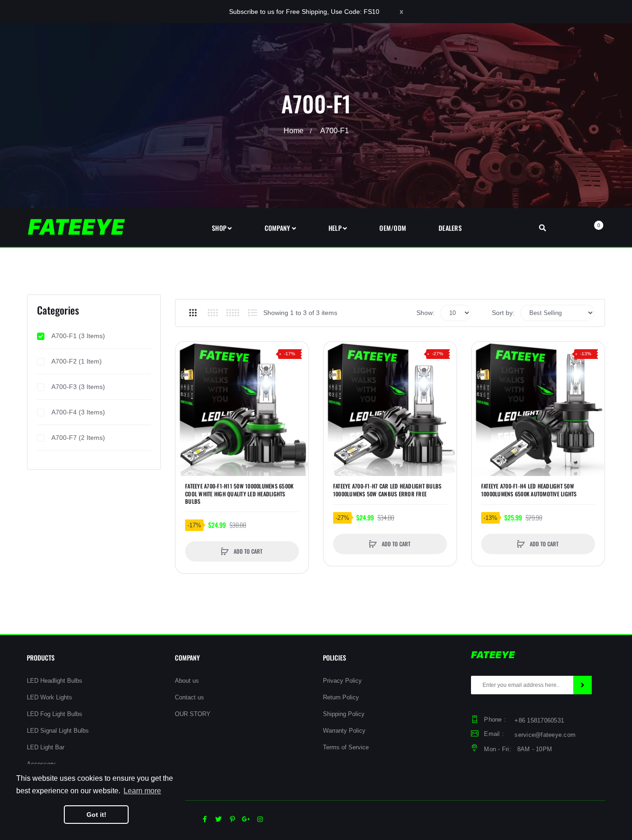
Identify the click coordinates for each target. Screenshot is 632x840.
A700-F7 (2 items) (78, 437)
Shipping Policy (344, 713)
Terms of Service (346, 747)
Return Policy (341, 697)
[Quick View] (187, 388)
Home (294, 131)
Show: (425, 312)
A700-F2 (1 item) (76, 361)
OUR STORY (193, 713)
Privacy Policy (342, 680)
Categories (58, 309)
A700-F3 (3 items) (78, 386)
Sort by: (503, 312)
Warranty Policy (344, 730)
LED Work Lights (49, 697)
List (252, 313)
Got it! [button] (96, 814)
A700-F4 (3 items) (78, 412)
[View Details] (187, 355)
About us (187, 680)
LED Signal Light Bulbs (58, 730)
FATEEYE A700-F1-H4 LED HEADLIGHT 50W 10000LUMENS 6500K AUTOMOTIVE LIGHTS (529, 489)
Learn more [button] (142, 791)
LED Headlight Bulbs (54, 680)
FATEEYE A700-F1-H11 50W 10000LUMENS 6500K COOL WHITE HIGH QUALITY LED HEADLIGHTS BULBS (239, 493)
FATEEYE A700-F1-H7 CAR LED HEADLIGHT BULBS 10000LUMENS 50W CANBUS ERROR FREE (387, 489)
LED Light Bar (45, 747)
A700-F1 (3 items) (78, 336)
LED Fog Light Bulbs (54, 713)
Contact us (189, 697)
